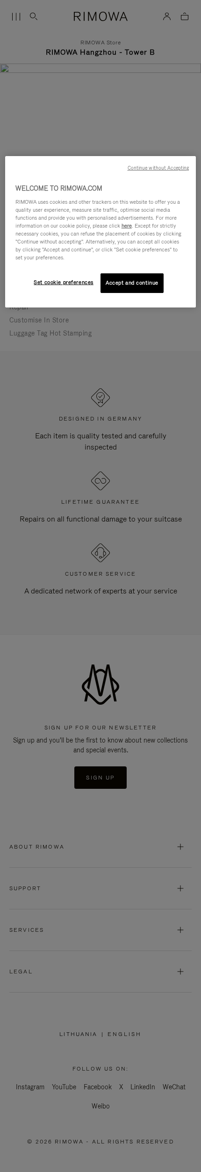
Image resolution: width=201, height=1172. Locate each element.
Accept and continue (132, 282)
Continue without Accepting (158, 167)
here (127, 225)
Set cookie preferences (63, 282)
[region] (100, 231)
